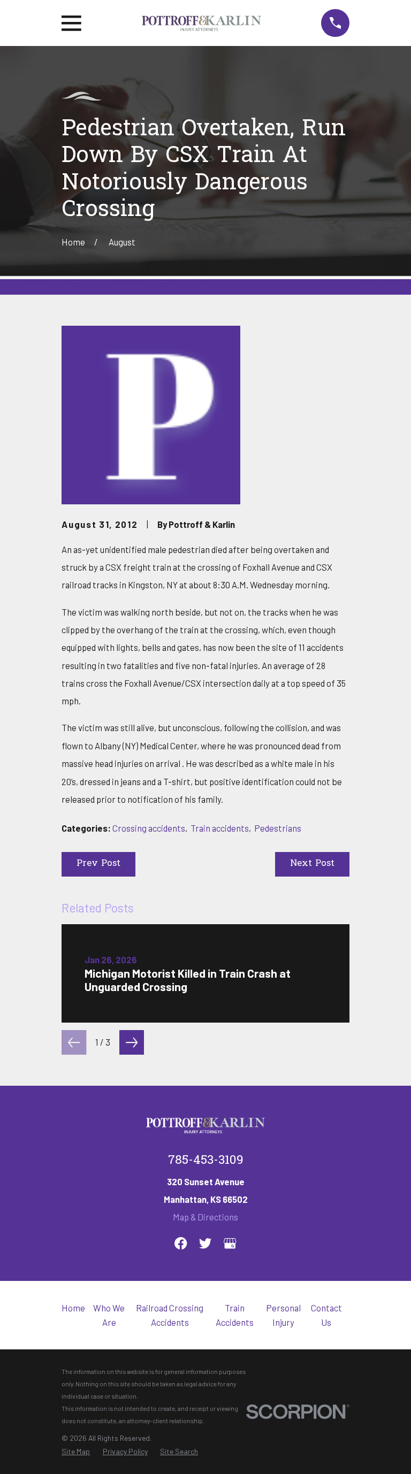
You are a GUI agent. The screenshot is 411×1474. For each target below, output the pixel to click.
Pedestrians (277, 828)
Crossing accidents (148, 828)
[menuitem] (76, 1451)
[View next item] (131, 1042)
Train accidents (220, 828)
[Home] (201, 23)
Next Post (312, 863)
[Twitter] (205, 1243)
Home (73, 1307)
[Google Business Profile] (230, 1243)
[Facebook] (180, 1243)
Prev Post (98, 863)
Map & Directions (205, 1216)
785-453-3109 (205, 1161)
